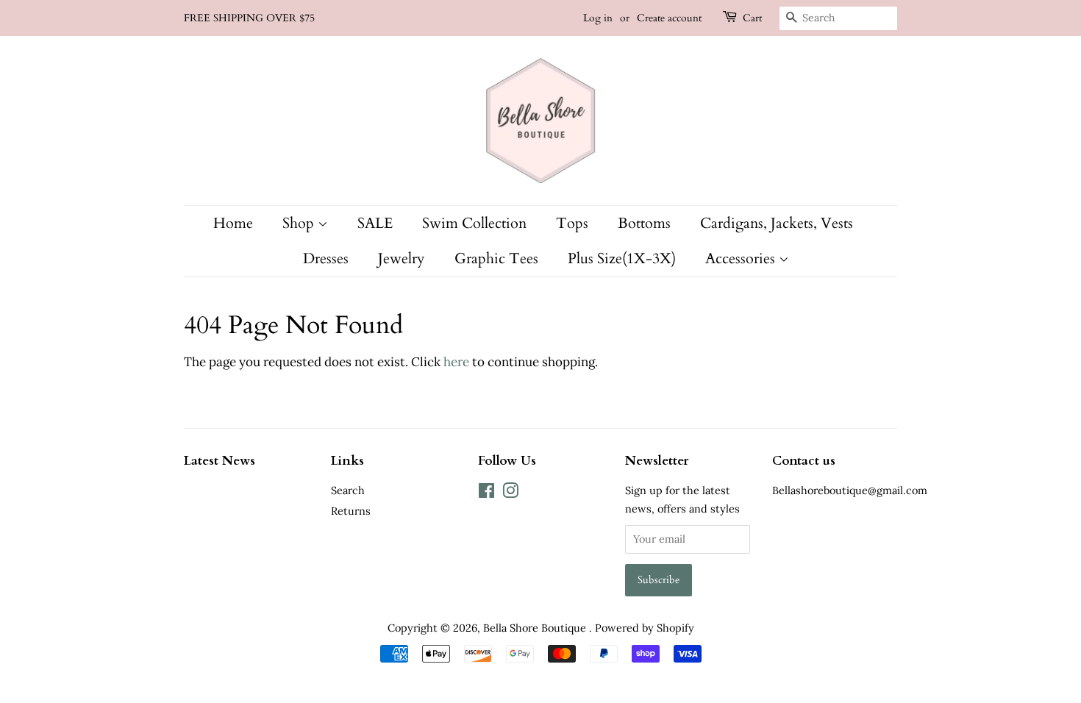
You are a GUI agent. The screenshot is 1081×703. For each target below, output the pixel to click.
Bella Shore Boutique (536, 628)
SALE (375, 223)
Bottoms (644, 223)
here (456, 362)
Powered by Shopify (644, 628)
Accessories (742, 258)
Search (348, 490)
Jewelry (401, 258)
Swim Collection (474, 223)
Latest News (219, 460)
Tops (572, 223)
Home (233, 223)
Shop (300, 223)
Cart (752, 18)
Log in (598, 18)
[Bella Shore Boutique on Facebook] (486, 493)
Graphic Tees (496, 258)
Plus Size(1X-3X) (622, 258)
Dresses (326, 258)
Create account (669, 18)
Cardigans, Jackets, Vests (776, 223)
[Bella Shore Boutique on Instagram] (510, 493)
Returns (351, 511)
